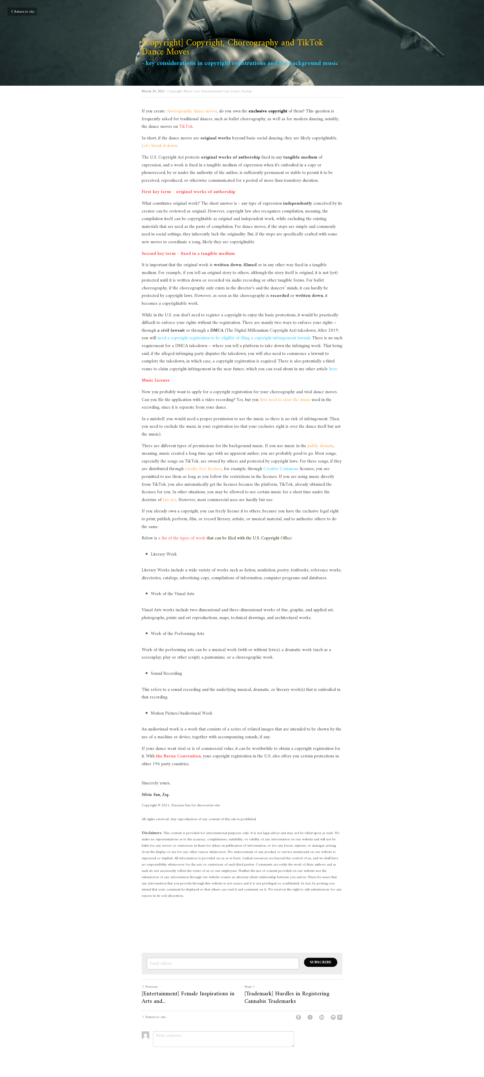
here (333, 369)
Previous (151, 987)
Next (248, 987)
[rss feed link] (339, 1017)
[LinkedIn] (321, 1017)
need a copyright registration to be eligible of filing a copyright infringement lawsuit (234, 338)
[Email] (333, 1017)
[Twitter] (310, 1017)
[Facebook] (298, 1017)
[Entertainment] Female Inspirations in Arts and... (188, 997)
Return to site (24, 12)
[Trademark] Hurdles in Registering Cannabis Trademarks (287, 997)
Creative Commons (280, 469)
